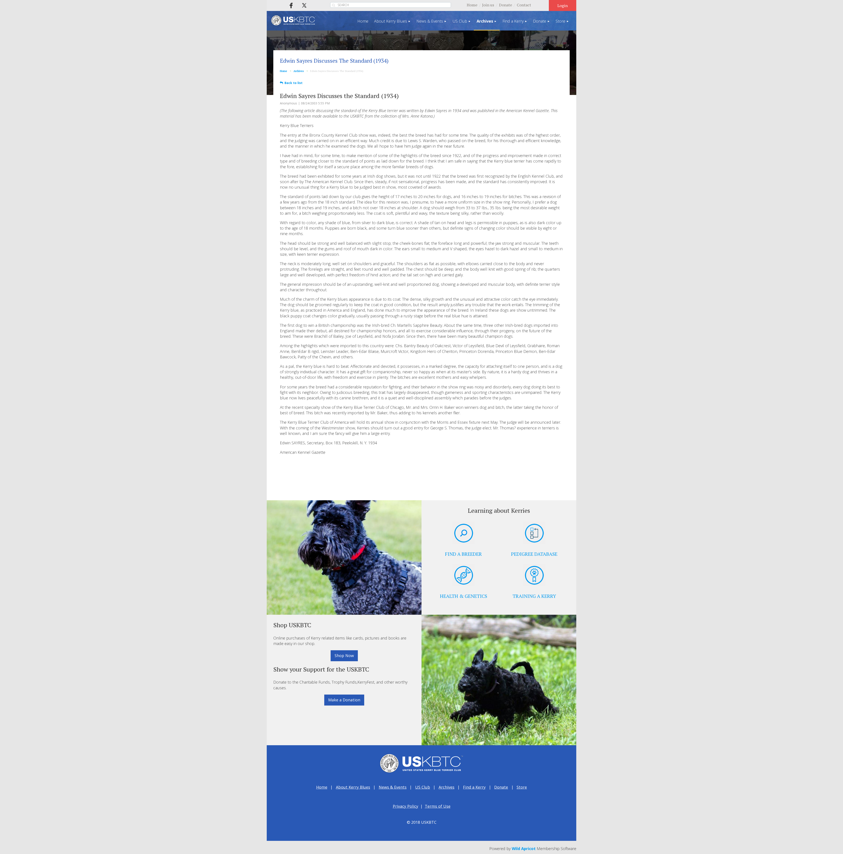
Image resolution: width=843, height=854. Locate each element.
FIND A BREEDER (463, 554)
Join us (488, 4)
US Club (422, 787)
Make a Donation (344, 699)
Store (522, 787)
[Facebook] (291, 5)
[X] (304, 5)
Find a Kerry (474, 787)
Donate (505, 4)
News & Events (393, 787)
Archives (299, 71)
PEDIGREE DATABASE (534, 554)
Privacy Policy (405, 806)
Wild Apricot (524, 848)
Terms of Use (437, 806)
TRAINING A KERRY (534, 596)
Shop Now (344, 655)
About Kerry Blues (353, 787)
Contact (524, 4)
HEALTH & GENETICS (463, 596)
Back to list (294, 83)
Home (472, 4)
